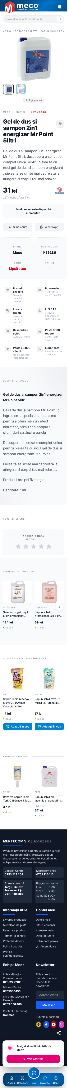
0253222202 (12, 982)
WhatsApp (51, 227)
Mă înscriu (50, 1005)
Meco (7, 112)
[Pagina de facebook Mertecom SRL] (46, 1024)
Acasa (7, 31)
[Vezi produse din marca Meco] (59, 190)
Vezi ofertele (35, 1058)
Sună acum (20, 227)
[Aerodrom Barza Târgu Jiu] (38, 1024)
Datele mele (43, 919)
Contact (8, 1014)
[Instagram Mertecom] (61, 1024)
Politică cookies (12, 946)
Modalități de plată (14, 925)
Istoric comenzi (45, 925)
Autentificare (48, 946)
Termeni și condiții (14, 935)
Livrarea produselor (15, 919)
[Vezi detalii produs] (33, 237)
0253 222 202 (14, 874)
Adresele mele (44, 930)
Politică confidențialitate (13, 953)
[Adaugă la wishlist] (60, 124)
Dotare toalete (26, 31)
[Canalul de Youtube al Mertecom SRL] (54, 1024)
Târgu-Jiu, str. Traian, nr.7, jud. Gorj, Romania (15, 890)
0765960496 (12, 991)
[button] (59, 607)
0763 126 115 (44, 874)
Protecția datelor (13, 941)
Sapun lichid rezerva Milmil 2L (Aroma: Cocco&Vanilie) (16, 702)
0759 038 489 (12, 1004)
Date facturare (45, 935)
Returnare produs (14, 930)
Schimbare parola (47, 941)
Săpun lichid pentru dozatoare (54, 31)
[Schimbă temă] (60, 6)
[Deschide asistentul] (58, 1033)
